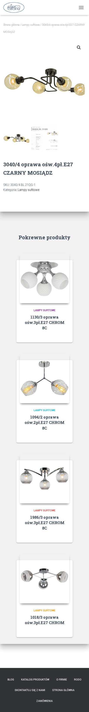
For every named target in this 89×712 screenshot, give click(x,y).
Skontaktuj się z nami (30, 690)
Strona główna (11, 24)
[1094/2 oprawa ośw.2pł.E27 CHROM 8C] (44, 378)
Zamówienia (44, 700)
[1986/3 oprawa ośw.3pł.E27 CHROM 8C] (44, 478)
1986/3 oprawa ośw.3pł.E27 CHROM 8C (44, 523)
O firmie (61, 679)
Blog (11, 679)
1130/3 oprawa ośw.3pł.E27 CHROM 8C (44, 322)
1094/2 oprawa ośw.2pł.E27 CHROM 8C (44, 422)
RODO (77, 679)
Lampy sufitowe (31, 24)
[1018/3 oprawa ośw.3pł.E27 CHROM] (44, 578)
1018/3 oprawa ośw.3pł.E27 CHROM (44, 620)
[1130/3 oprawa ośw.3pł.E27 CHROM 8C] (44, 278)
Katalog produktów (35, 679)
